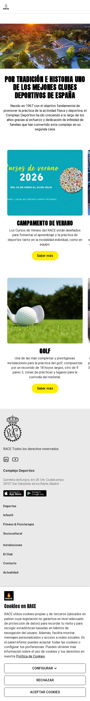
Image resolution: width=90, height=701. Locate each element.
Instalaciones (12, 545)
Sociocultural (12, 533)
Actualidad (10, 572)
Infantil (8, 515)
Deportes (9, 506)
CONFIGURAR (42, 668)
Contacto (10, 563)
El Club (8, 554)
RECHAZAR (45, 680)
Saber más (45, 256)
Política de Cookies (30, 656)
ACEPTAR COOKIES (45, 692)
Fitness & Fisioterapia (18, 524)
